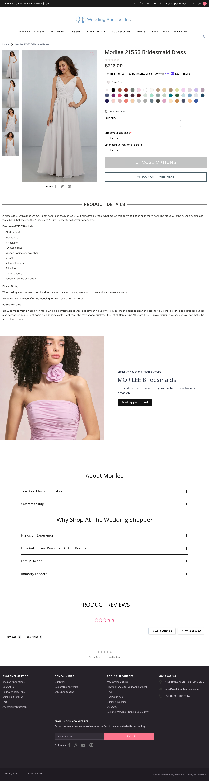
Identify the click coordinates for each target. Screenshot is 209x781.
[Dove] (145, 101)
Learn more (182, 73)
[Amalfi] (196, 101)
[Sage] (164, 95)
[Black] (113, 90)
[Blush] (113, 101)
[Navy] (107, 101)
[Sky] (183, 95)
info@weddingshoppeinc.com (182, 689)
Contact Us (8, 686)
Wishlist (158, 3)
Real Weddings (115, 696)
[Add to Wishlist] (92, 54)
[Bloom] (164, 101)
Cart (200, 3)
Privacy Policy (12, 773)
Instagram (75, 745)
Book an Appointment (13, 681)
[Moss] (132, 90)
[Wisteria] (190, 90)
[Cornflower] (190, 95)
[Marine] (203, 95)
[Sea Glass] (145, 95)
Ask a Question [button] (163, 630)
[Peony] (183, 90)
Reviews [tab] (11, 636)
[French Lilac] (203, 90)
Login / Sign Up (141, 3)
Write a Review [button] (193, 630)
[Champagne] (164, 90)
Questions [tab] (32, 636)
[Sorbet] (190, 101)
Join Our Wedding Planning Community (128, 711)
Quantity (110, 118)
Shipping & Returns (12, 696)
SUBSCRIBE (129, 736)
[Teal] (171, 95)
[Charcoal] (158, 101)
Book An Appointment (158, 176)
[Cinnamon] (126, 90)
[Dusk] (183, 101)
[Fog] (196, 95)
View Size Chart (117, 111)
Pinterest (91, 745)
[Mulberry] (113, 95)
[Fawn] (171, 90)
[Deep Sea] (158, 95)
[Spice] (120, 90)
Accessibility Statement (14, 706)
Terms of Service (35, 773)
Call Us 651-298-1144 (177, 696)
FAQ (4, 702)
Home (5, 44)
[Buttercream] (171, 101)
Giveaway (112, 706)
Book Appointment (176, 3)
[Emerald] (177, 95)
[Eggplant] (132, 95)
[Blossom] (139, 90)
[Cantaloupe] (126, 101)
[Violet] (196, 90)
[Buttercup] (177, 90)
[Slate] (152, 101)
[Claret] (139, 95)
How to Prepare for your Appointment (127, 686)
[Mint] (152, 95)
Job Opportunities (64, 691)
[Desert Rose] (120, 101)
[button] (104, 491)
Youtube (83, 745)
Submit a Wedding (117, 702)
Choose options (155, 162)
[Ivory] (152, 90)
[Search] (205, 36)
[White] (145, 90)
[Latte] (158, 90)
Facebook (69, 745)
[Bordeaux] (126, 95)
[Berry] (120, 95)
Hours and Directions (13, 691)
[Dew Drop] (107, 90)
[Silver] (139, 101)
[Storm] (107, 95)
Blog (109, 691)
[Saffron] (177, 101)
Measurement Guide (117, 681)
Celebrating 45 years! (66, 686)
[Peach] (132, 101)
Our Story (60, 681)
